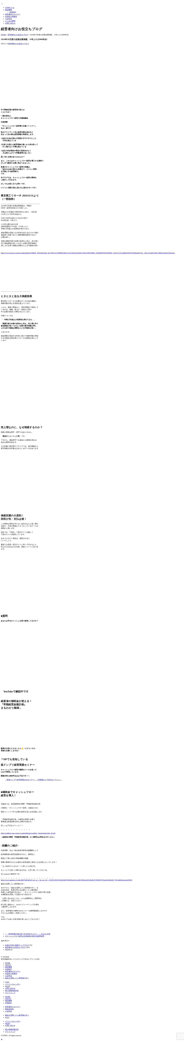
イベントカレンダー (12, 984)
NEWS (7, 949)
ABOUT (8, 965)
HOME (7, 963)
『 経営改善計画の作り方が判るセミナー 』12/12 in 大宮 (27, 934)
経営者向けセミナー (12, 14)
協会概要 (8, 10)
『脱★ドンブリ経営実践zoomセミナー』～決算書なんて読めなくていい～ (33, 780)
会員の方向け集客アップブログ (17, 945)
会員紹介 (12, 12)
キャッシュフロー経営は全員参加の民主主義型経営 (24, 936)
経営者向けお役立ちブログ (19, 44)
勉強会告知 (9, 1009)
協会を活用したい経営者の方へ (17, 978)
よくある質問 (10, 21)
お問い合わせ (10, 23)
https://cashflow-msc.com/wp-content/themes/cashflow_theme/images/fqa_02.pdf (28, 833)
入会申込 (8, 19)
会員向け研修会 (11, 16)
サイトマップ (10, 993)
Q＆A (7, 982)
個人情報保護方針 (12, 991)
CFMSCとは (9, 8)
